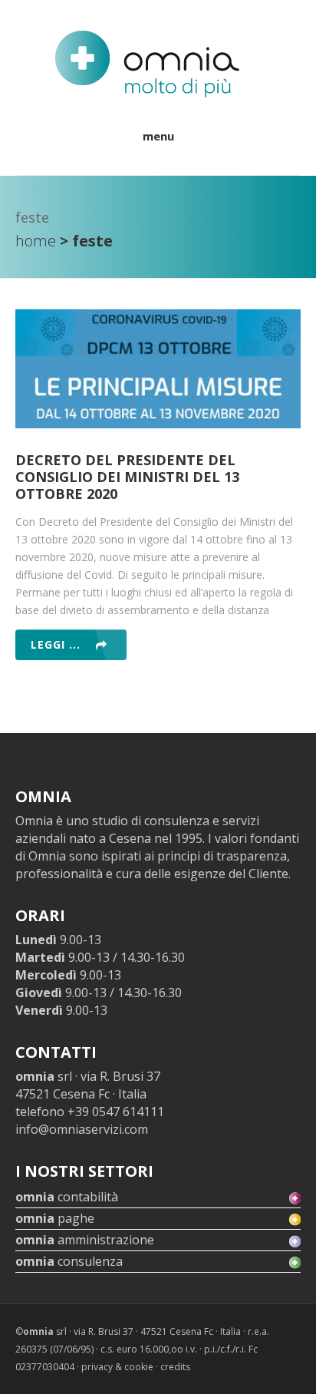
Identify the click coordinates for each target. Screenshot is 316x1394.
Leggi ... (56, 644)
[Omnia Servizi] (147, 64)
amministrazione (84, 1239)
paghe (54, 1218)
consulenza (69, 1261)
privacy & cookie (117, 1366)
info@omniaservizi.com (81, 1129)
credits (175, 1366)
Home (35, 240)
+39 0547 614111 (115, 1111)
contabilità (66, 1196)
